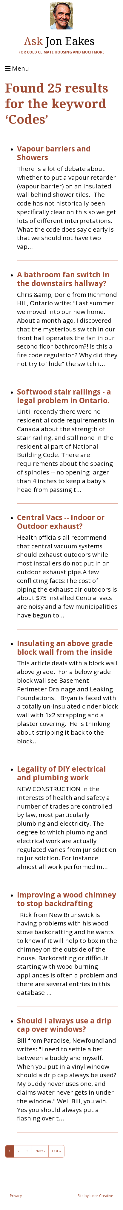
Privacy (16, 1195)
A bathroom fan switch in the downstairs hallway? (63, 279)
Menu (19, 68)
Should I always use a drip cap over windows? (64, 1025)
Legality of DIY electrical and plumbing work (61, 773)
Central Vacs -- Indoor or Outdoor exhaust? (60, 522)
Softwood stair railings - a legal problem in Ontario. (64, 396)
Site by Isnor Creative (95, 1195)
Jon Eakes (59, 40)
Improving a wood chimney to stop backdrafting (66, 899)
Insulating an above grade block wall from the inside (65, 648)
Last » (56, 1151)
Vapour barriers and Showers (54, 153)
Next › (40, 1151)
